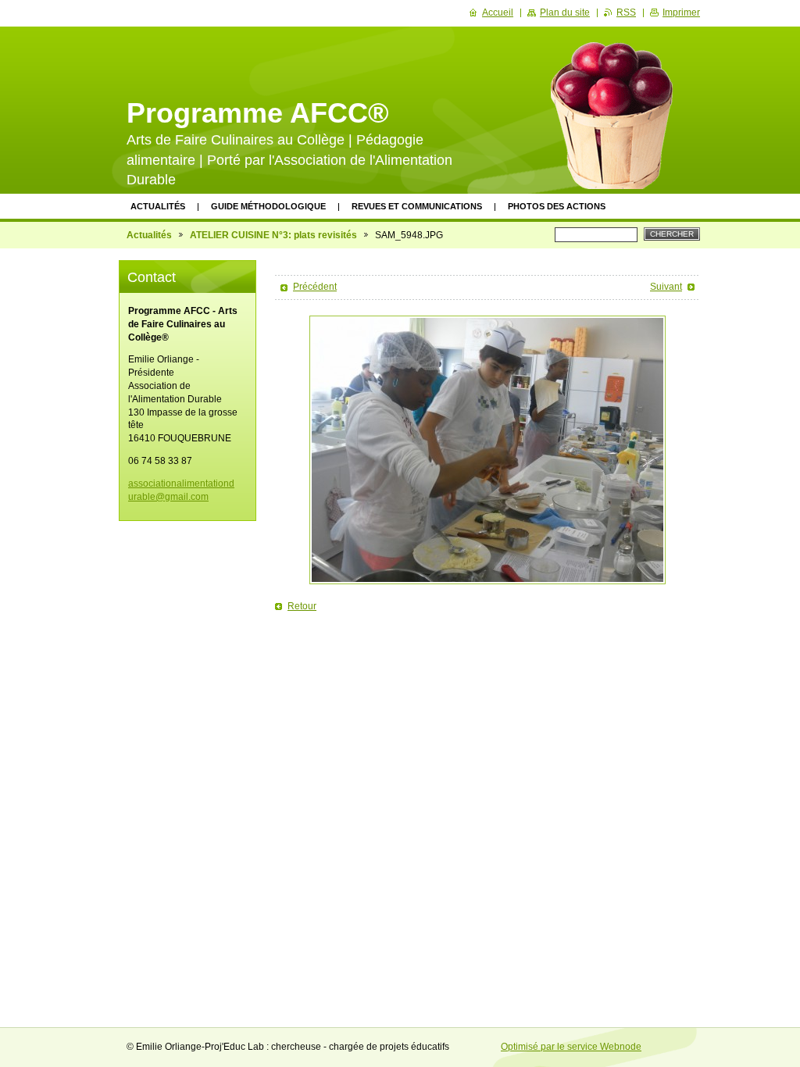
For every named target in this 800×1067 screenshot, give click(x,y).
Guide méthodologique (268, 206)
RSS (626, 12)
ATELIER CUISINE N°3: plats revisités (273, 235)
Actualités (157, 206)
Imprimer (681, 12)
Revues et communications (417, 206)
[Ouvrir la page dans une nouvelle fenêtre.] (487, 450)
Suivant (666, 286)
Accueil (497, 12)
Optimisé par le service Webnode (571, 1046)
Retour (302, 606)
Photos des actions (556, 206)
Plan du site (565, 12)
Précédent (315, 286)
